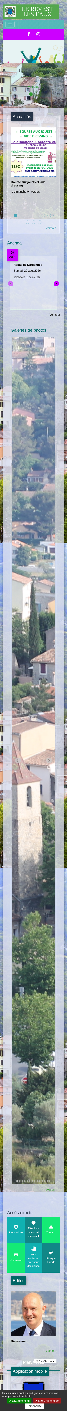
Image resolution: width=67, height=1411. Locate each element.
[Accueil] (31, 10)
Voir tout (51, 228)
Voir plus (33, 86)
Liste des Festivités (33, 66)
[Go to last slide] (18, 760)
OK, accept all (20, 1400)
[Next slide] (49, 760)
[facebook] (29, 34)
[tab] (17, 1181)
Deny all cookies (48, 1400)
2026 (34, 74)
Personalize (34, 1406)
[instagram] (38, 34)
